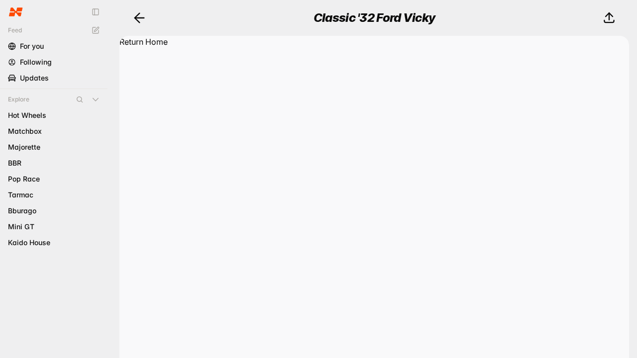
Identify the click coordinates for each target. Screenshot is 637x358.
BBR (14, 163)
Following (36, 62)
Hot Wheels (27, 115)
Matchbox (25, 131)
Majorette (24, 147)
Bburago (22, 210)
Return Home (143, 42)
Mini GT (21, 226)
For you (32, 46)
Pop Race (24, 179)
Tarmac (20, 194)
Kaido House (29, 242)
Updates (34, 78)
